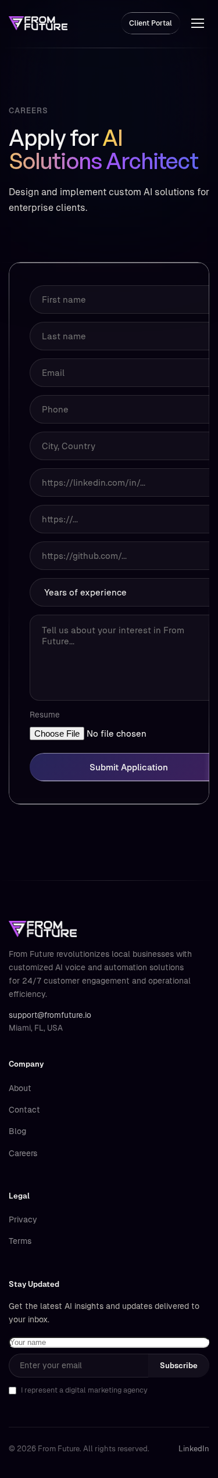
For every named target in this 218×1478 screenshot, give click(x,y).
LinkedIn (193, 1448)
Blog (17, 1131)
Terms (20, 1241)
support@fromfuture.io (50, 1015)
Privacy (23, 1219)
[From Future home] (38, 23)
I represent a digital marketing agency (84, 1390)
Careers (23, 1153)
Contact (24, 1109)
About (20, 1088)
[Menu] (197, 23)
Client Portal (150, 23)
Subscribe (179, 1365)
